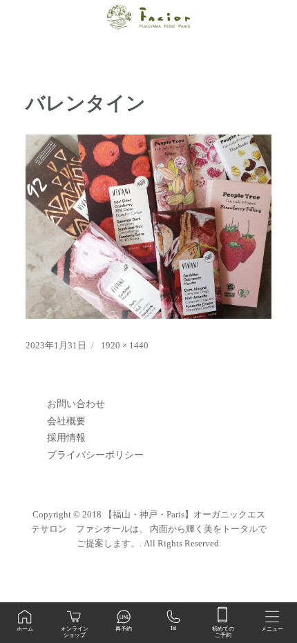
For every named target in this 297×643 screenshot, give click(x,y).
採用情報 (66, 438)
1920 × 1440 (124, 345)
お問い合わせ (76, 404)
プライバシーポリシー (95, 455)
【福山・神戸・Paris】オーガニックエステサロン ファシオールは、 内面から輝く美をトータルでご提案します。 (149, 528)
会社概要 (66, 421)
